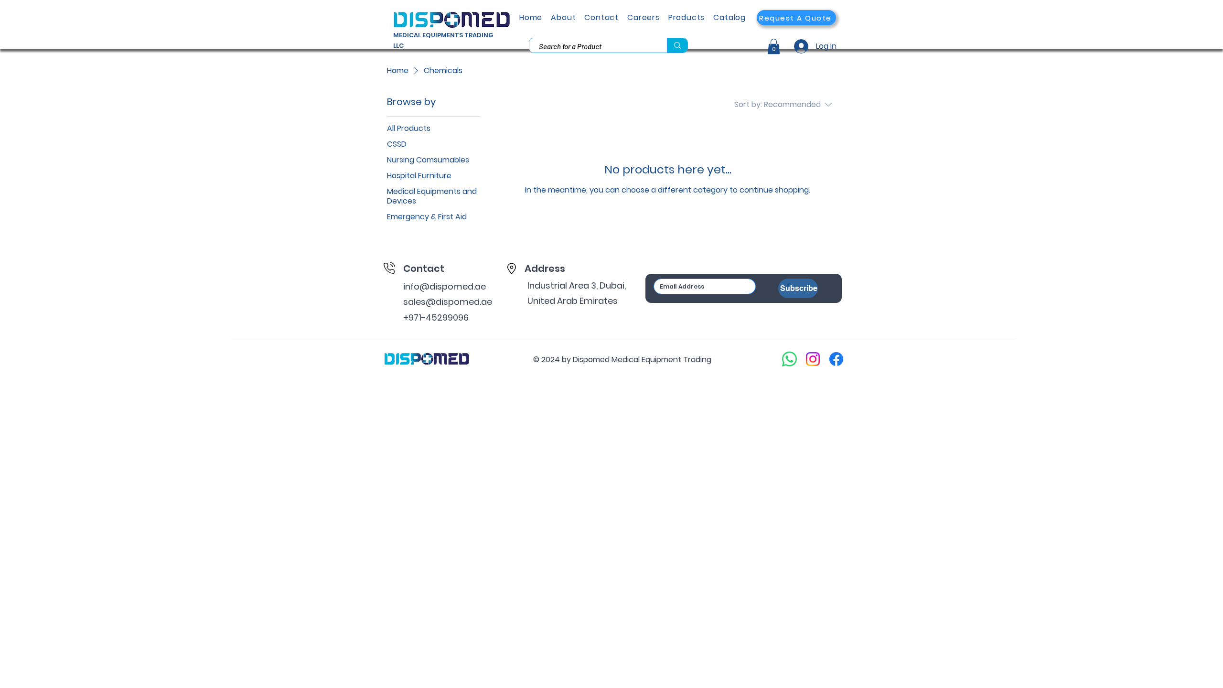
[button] (796, 17)
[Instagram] (813, 359)
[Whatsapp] (789, 359)
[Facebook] (836, 359)
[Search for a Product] (677, 45)
